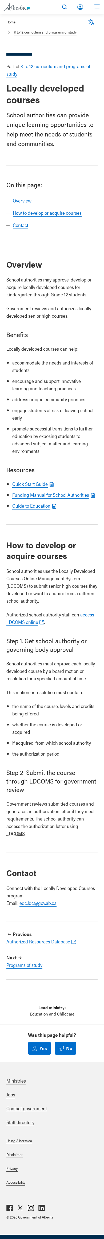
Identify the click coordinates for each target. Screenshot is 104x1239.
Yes (43, 1048)
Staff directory (20, 1122)
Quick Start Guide (30, 483)
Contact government (26, 1108)
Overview (22, 200)
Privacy (12, 1168)
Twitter (20, 1208)
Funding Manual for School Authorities (50, 494)
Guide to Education (31, 505)
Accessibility (15, 1182)
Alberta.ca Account (80, 6)
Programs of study (24, 965)
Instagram (31, 1208)
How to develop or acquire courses (47, 212)
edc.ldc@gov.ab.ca (38, 903)
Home (10, 21)
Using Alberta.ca (19, 1140)
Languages (91, 22)
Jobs (10, 1094)
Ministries (16, 1080)
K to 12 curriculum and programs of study (45, 32)
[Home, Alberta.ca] (16, 7)
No (69, 1048)
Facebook (9, 1208)
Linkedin (41, 1208)
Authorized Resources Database (38, 941)
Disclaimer (14, 1154)
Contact (20, 225)
